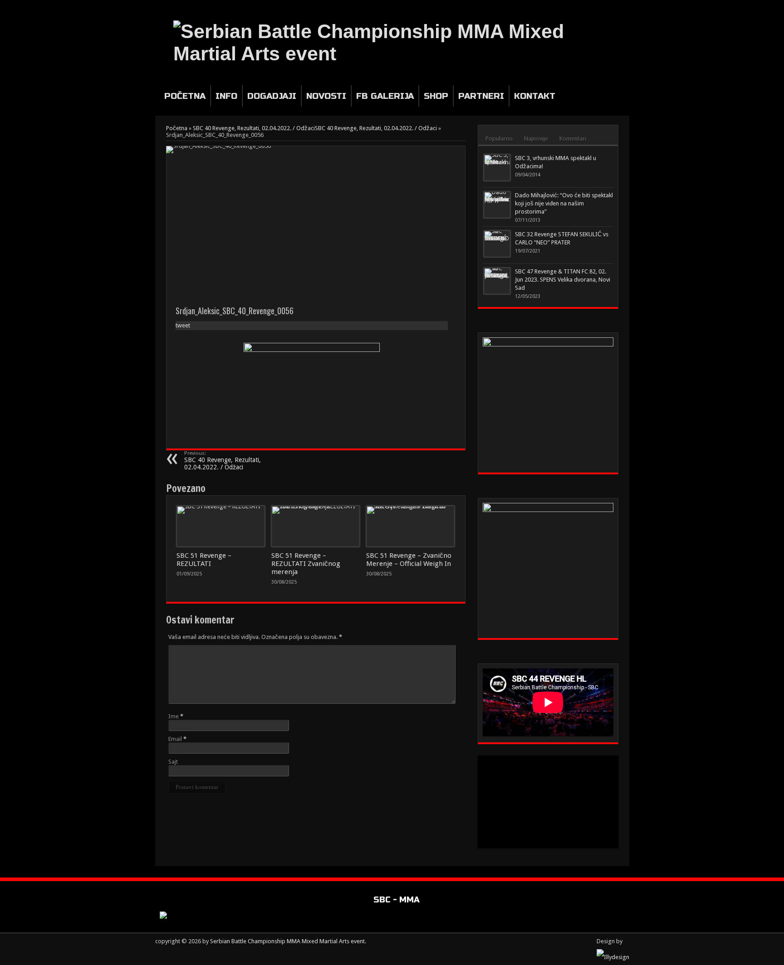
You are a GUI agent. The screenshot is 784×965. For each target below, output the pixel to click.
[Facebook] (612, 6)
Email (175, 739)
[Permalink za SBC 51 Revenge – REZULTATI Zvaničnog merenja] (315, 526)
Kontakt (534, 96)
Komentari (572, 138)
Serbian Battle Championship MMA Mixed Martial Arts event (287, 941)
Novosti (326, 96)
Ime (173, 716)
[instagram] (623, 6)
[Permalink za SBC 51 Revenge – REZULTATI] (220, 526)
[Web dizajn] (613, 957)
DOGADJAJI (271, 96)
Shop (436, 96)
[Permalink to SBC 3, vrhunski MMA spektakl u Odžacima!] (497, 167)
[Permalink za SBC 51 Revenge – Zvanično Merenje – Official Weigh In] (410, 526)
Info (226, 96)
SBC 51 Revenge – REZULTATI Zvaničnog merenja (305, 563)
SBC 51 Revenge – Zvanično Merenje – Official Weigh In (408, 559)
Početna (185, 96)
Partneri (481, 96)
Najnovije (536, 138)
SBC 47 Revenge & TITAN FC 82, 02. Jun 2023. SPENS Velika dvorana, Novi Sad (562, 279)
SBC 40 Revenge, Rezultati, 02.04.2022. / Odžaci (222, 460)
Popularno (499, 138)
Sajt (173, 761)
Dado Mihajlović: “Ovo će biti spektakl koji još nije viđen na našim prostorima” (564, 203)
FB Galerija (385, 96)
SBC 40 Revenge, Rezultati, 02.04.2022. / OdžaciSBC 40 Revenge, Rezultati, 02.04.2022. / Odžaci (315, 128)
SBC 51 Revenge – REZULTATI (203, 559)
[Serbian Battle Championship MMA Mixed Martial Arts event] (399, 42)
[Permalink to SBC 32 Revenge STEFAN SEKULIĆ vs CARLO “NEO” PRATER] (497, 243)
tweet (183, 325)
